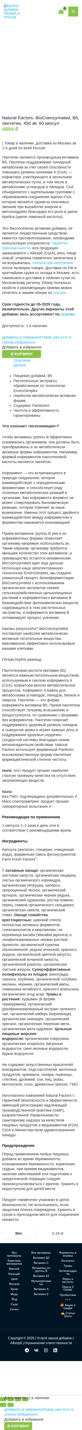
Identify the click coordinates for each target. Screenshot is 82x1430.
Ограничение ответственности (48, 1343)
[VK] (36, 1350)
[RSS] (55, 1350)
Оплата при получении (52, 263)
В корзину (21, 354)
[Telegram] (27, 1350)
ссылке (59, 293)
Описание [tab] (22, 360)
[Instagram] (46, 1350)
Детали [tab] (19, 365)
